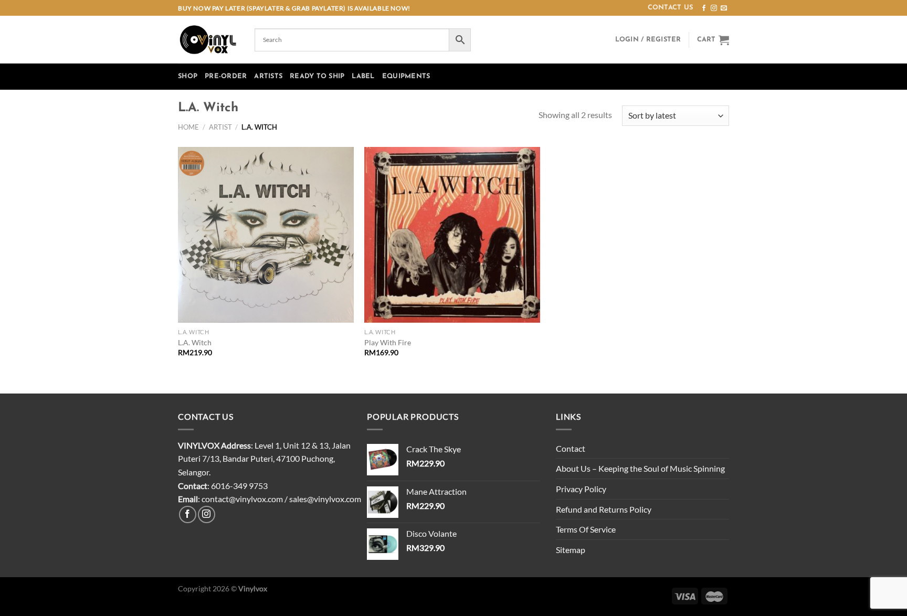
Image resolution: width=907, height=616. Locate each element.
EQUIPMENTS (406, 76)
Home (188, 127)
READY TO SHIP (317, 76)
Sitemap (570, 550)
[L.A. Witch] (266, 235)
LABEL (363, 76)
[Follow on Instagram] (714, 8)
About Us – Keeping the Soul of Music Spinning (640, 468)
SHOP (187, 76)
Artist (220, 127)
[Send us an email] (724, 8)
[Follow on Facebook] (704, 8)
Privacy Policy (581, 489)
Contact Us (670, 7)
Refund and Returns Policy (603, 509)
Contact (570, 448)
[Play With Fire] (452, 235)
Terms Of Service (586, 529)
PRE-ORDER (226, 76)
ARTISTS (268, 76)
